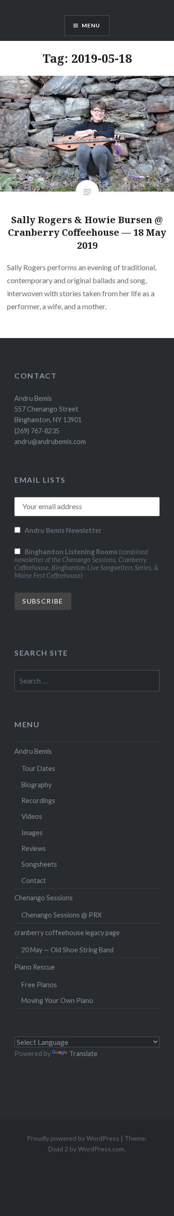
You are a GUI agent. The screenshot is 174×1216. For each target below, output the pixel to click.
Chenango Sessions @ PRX (61, 915)
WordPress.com (101, 1149)
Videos (31, 816)
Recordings (38, 800)
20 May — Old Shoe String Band (67, 950)
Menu (91, 25)
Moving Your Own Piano (57, 1000)
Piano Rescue (34, 967)
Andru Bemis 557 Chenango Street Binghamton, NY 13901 (48, 409)
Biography (36, 785)
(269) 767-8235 (36, 431)
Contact (33, 880)
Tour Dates (38, 768)
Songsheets (39, 864)
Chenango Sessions (43, 898)
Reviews (33, 848)
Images (32, 833)
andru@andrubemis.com (50, 441)
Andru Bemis (33, 751)
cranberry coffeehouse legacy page (67, 933)
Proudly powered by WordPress (73, 1138)
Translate (83, 1053)
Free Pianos (39, 985)
